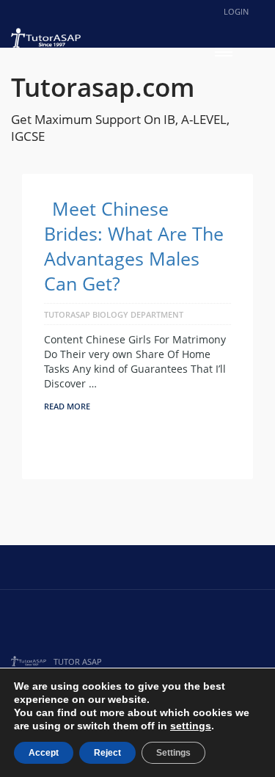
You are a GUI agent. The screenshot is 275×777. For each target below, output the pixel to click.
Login (236, 11)
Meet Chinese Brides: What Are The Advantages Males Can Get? (134, 246)
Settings (173, 753)
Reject (107, 753)
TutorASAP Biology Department (113, 314)
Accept (44, 753)
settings (190, 726)
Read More (67, 406)
